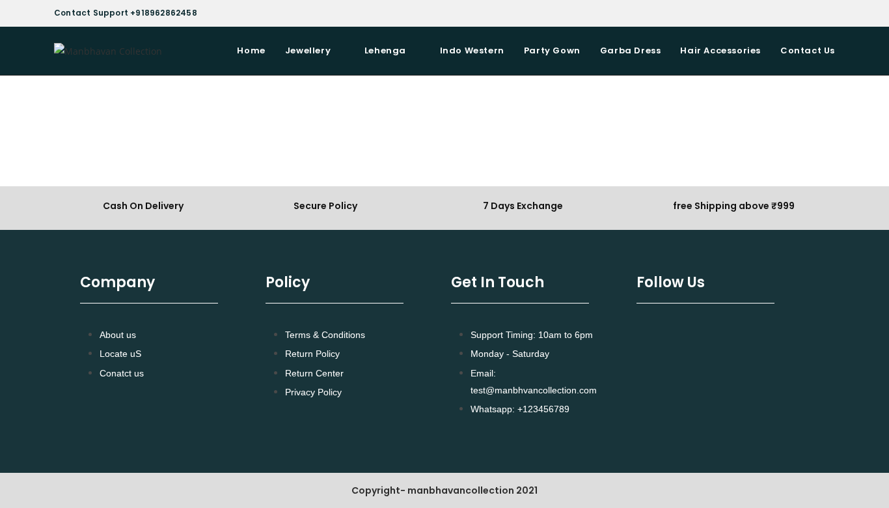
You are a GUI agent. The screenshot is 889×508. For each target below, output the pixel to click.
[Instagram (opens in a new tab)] (829, 13)
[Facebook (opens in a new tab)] (815, 13)
